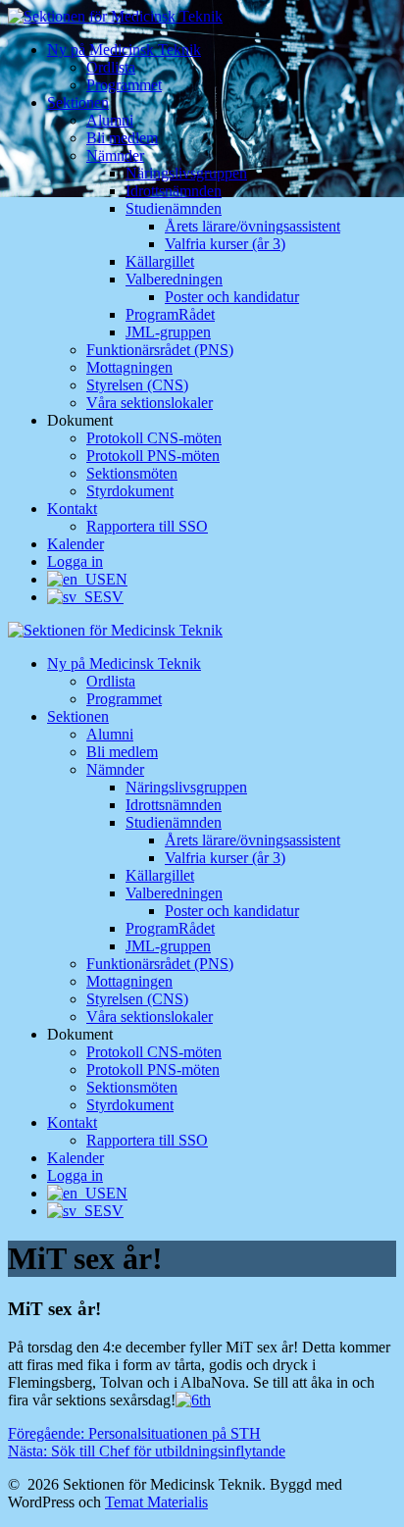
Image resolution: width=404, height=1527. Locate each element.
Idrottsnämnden (174, 190)
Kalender (75, 543)
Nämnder (115, 155)
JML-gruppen (168, 332)
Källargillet (160, 261)
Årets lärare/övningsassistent (252, 226)
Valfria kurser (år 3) (225, 243)
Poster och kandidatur (232, 296)
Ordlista (110, 67)
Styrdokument (130, 491)
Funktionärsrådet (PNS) (159, 349)
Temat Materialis (156, 1502)
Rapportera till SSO (147, 526)
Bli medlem (122, 137)
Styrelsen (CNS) (137, 385)
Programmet (124, 84)
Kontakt (72, 508)
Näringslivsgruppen (186, 173)
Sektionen (78, 102)
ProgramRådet (170, 314)
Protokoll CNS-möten (154, 438)
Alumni (109, 120)
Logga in (75, 561)
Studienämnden (174, 208)
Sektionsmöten (131, 473)
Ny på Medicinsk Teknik (124, 49)
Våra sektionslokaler (149, 402)
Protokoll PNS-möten (153, 455)
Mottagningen (129, 367)
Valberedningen (174, 279)
